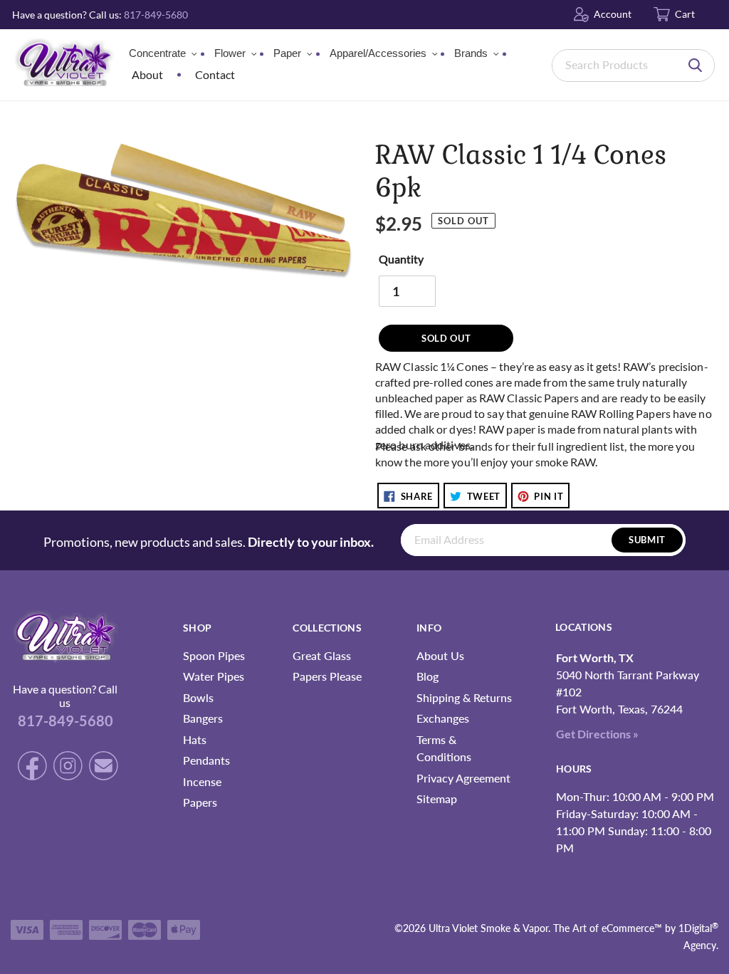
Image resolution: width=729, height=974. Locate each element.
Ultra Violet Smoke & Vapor (488, 928)
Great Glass (322, 655)
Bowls (198, 697)
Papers (200, 802)
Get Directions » (597, 733)
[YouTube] (101, 768)
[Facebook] (25, 768)
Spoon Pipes (214, 655)
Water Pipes (213, 676)
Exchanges (442, 718)
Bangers (203, 718)
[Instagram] (60, 768)
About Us (440, 655)
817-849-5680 (156, 15)
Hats (194, 739)
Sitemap (436, 798)
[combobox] (633, 65)
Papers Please (327, 676)
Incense (202, 781)
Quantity (401, 259)
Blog (427, 676)
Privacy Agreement (463, 778)
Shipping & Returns (464, 697)
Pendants (206, 760)
